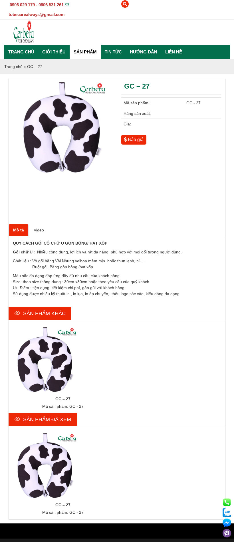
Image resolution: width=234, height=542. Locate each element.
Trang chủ (21, 51)
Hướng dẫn (143, 51)
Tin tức (113, 51)
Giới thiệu (54, 51)
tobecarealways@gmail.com (36, 14)
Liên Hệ (173, 51)
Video (39, 230)
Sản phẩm (85, 51)
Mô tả (18, 230)
